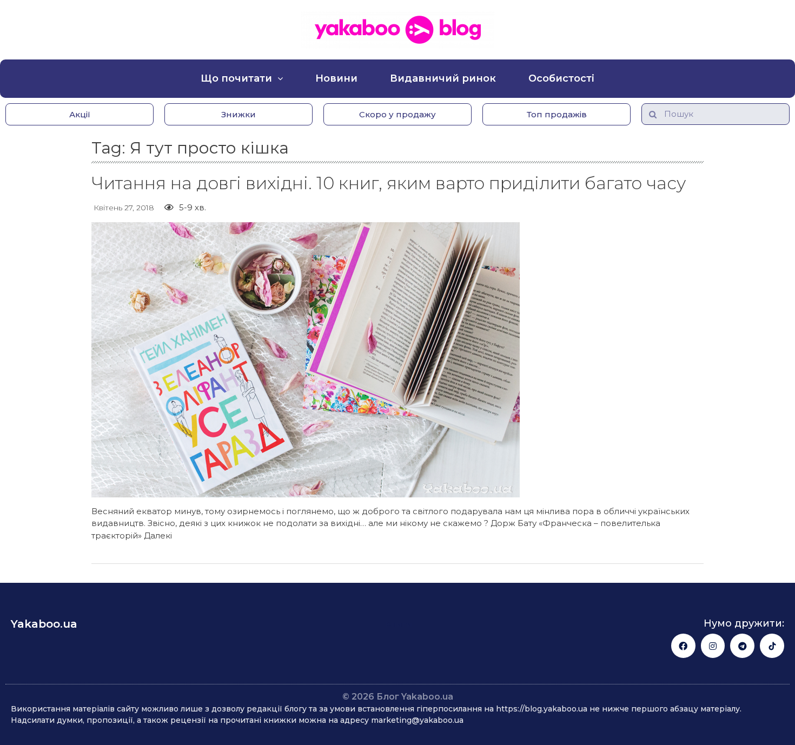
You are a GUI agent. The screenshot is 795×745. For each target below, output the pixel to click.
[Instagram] (713, 646)
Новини (336, 78)
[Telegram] (742, 646)
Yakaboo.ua (44, 623)
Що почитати (236, 78)
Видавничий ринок (443, 78)
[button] (79, 114)
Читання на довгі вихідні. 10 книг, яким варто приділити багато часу (388, 183)
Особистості (561, 78)
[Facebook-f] (683, 646)
